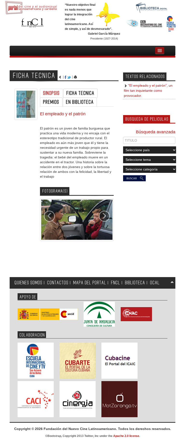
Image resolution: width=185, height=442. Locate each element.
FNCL (115, 282)
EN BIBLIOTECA (80, 102)
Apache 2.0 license (126, 436)
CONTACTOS (57, 282)
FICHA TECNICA (80, 93)
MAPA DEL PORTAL (89, 282)
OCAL (155, 282)
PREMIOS (51, 102)
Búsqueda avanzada (155, 132)
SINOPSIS (51, 93)
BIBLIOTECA (135, 282)
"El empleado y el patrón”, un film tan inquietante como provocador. (148, 91)
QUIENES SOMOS (28, 282)
